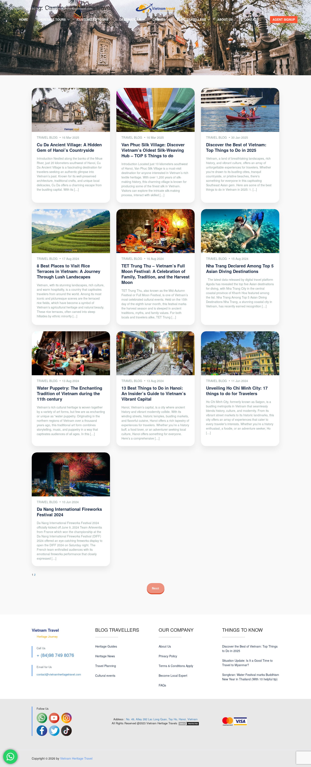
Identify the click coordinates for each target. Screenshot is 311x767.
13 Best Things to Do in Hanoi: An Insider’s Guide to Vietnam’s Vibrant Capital (153, 393)
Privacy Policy (168, 656)
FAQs (162, 685)
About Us (165, 646)
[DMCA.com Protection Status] (188, 723)
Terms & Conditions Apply (176, 666)
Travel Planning (105, 666)
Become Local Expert (173, 675)
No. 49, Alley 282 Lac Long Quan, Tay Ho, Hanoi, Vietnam (162, 719)
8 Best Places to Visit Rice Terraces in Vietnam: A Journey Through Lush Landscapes (68, 271)
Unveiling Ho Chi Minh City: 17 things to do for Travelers (237, 390)
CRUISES (159, 19)
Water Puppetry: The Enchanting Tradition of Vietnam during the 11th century (69, 393)
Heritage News (105, 656)
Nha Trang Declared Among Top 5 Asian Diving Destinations (240, 268)
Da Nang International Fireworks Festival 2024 (69, 512)
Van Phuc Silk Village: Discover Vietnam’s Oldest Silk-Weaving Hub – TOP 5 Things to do (153, 150)
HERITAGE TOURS (52, 19)
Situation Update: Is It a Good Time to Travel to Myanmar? (247, 662)
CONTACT (251, 19)
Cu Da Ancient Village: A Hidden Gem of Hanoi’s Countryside (69, 147)
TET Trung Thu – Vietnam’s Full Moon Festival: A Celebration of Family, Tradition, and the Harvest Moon (155, 274)
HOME (23, 19)
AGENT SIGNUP (283, 19)
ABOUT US (225, 19)
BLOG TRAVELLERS (191, 19)
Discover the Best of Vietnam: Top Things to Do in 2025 (236, 147)
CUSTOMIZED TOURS (92, 19)
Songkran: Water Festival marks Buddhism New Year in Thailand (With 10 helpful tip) (250, 676)
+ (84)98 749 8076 (55, 655)
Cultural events (105, 675)
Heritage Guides (106, 646)
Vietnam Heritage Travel (76, 758)
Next (155, 588)
